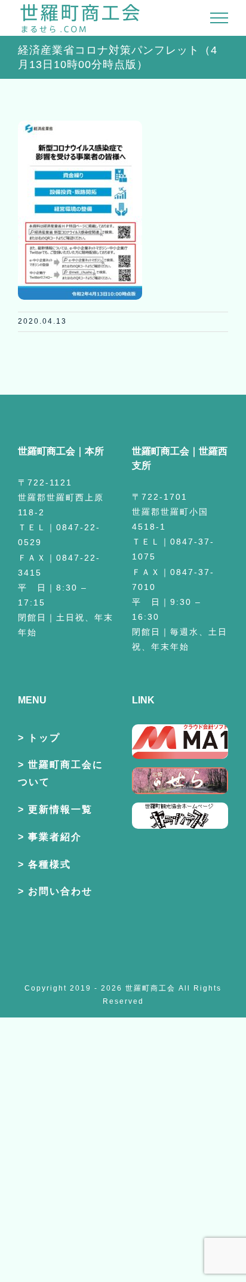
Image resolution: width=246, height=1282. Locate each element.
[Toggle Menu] (219, 18)
